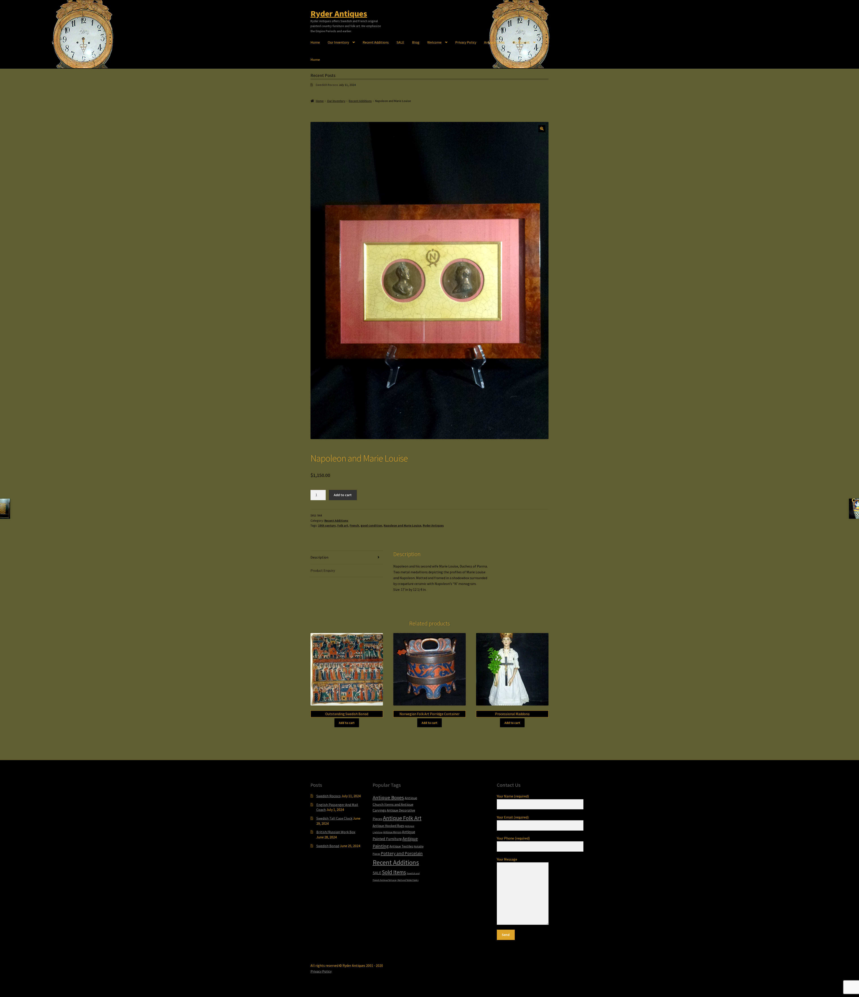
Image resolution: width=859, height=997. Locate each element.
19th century (327, 525)
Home (315, 42)
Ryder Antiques (338, 13)
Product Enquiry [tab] (322, 570)
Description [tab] (319, 557)
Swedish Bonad (327, 846)
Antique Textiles (401, 846)
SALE (400, 42)
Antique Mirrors (392, 832)
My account (521, 42)
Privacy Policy (465, 42)
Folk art (342, 525)
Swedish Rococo (327, 85)
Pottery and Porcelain (402, 853)
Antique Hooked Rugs (388, 826)
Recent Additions (376, 42)
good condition (371, 525)
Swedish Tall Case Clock (334, 818)
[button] (541, 128)
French (354, 525)
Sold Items (394, 872)
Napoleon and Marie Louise (402, 525)
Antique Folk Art (402, 818)
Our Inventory (338, 42)
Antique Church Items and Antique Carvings (395, 804)
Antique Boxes (388, 797)
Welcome (434, 42)
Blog (415, 42)
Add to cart (343, 495)
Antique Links (494, 42)
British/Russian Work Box (335, 832)
